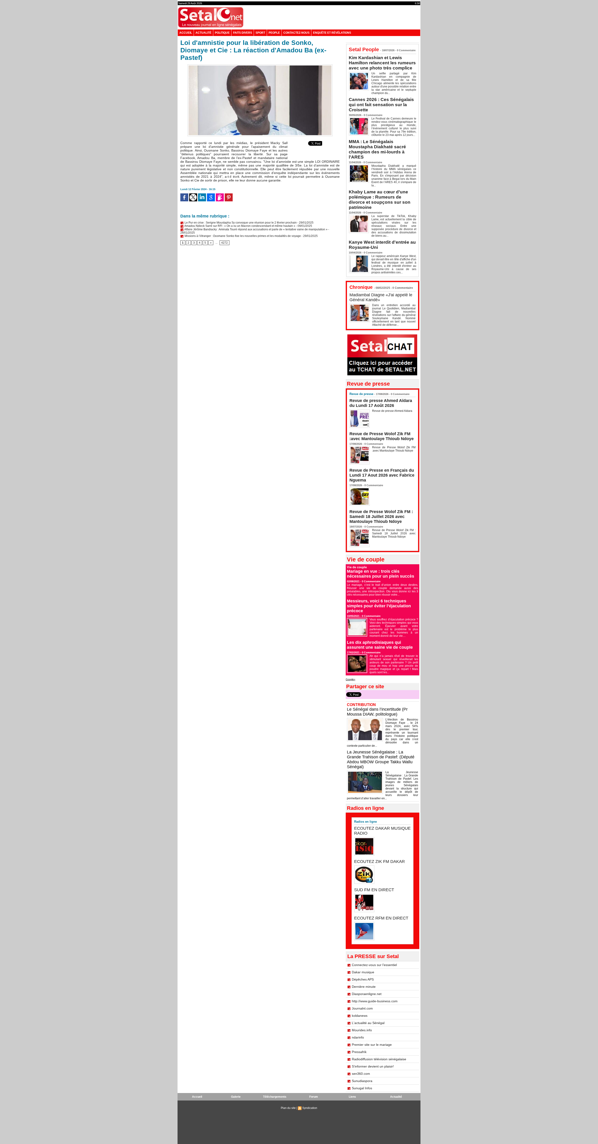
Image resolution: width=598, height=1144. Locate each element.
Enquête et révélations (332, 32)
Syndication (309, 1108)
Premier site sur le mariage (372, 1044)
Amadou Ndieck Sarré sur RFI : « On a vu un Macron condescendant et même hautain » (239, 226)
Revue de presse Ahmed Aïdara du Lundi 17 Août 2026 (380, 403)
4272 (224, 242)
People (274, 32)
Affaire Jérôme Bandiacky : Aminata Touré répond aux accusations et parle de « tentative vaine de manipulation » (255, 229)
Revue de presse (361, 394)
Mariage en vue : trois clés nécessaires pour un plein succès (380, 574)
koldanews (359, 1015)
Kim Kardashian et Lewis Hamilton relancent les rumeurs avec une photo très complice (382, 62)
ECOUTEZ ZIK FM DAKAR (379, 861)
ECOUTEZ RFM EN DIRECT (381, 918)
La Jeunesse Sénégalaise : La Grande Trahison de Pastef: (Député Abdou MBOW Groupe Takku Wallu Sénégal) (380, 759)
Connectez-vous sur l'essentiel (374, 965)
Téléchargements (274, 1096)
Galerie (236, 1096)
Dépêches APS (363, 979)
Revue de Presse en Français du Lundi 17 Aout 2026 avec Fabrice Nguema (381, 475)
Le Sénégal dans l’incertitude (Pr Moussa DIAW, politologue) (377, 712)
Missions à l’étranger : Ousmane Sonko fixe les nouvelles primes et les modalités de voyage (242, 236)
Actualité (203, 32)
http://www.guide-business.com (375, 1001)
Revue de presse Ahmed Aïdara (392, 411)
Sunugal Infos (362, 1088)
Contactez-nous (296, 32)
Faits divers (242, 32)
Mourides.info (362, 1030)
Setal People (364, 49)
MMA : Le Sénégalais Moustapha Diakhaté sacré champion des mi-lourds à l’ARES (377, 149)
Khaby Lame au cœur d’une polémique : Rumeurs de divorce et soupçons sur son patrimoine (379, 199)
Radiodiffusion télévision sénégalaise (379, 1059)
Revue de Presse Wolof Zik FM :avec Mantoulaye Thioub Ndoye (381, 436)
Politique (222, 32)
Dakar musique (363, 972)
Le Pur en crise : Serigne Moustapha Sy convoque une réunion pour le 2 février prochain (240, 222)
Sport (260, 32)
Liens (352, 1096)
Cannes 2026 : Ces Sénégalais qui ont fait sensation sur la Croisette (381, 104)
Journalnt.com (362, 1008)
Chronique (361, 287)
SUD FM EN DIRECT (374, 889)
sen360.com (361, 1073)
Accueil (185, 32)
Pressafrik (359, 1052)
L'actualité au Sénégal (368, 1023)
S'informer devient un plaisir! (373, 1066)
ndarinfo (358, 1037)
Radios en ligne (365, 821)
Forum (313, 1096)
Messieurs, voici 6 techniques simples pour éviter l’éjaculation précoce (379, 606)
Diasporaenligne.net (366, 994)
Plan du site (288, 1108)
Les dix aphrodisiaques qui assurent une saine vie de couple (380, 645)
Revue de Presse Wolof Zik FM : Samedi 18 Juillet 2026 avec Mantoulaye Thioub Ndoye (381, 516)
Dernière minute (364, 986)
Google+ (350, 679)
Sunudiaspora (362, 1081)
